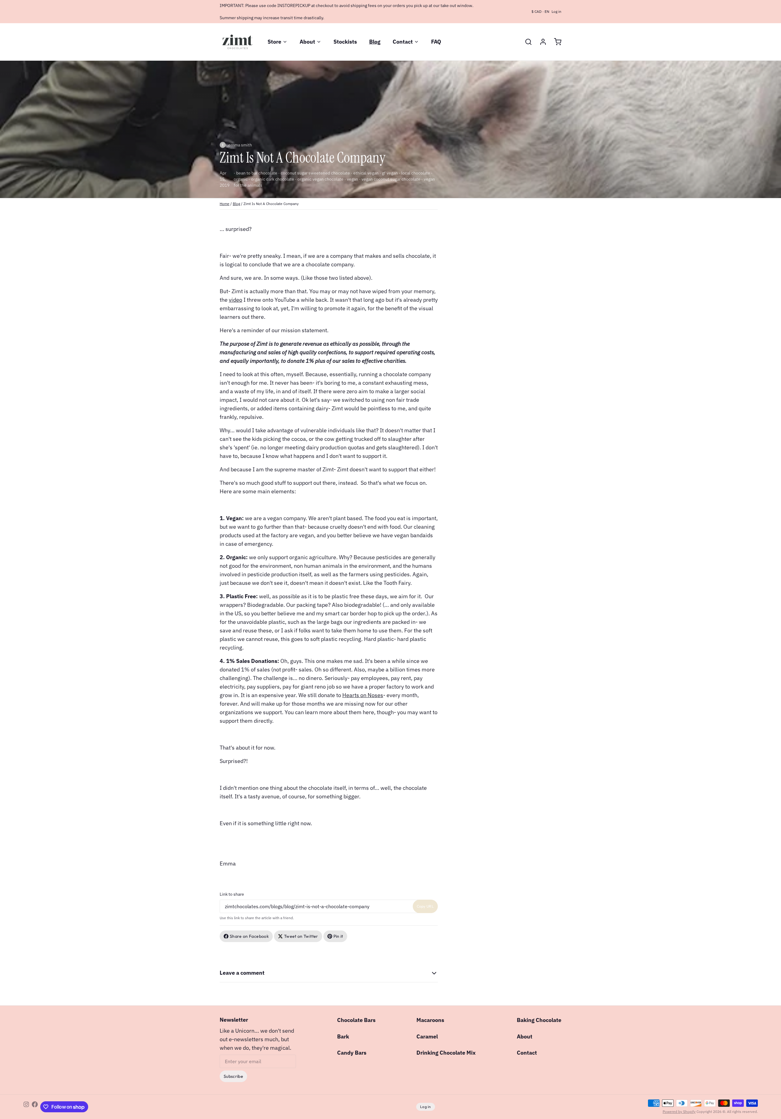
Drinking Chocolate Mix (446, 1052)
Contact (403, 41)
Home (224, 203)
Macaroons (430, 1020)
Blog (374, 41)
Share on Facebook (249, 936)
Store (274, 41)
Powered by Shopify (679, 1111)
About (307, 41)
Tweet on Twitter (301, 936)
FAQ (436, 41)
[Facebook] (35, 1106)
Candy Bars (351, 1052)
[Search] (526, 41)
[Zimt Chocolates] (237, 42)
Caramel (427, 1036)
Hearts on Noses (362, 695)
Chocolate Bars (356, 1020)
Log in (556, 11)
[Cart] (555, 41)
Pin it (338, 936)
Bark (343, 1036)
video (235, 299)
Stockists (345, 41)
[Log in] (540, 41)
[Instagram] (26, 1106)
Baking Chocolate (539, 1020)
